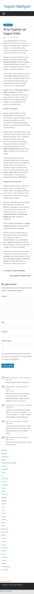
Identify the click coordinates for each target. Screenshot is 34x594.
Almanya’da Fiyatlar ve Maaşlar (20, 378)
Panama (4, 551)
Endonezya (5, 478)
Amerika (4, 453)
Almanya (4, 450)
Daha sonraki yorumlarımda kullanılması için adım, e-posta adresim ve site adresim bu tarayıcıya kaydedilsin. (16, 356)
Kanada (4, 519)
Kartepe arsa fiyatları (10, 120)
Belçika (4, 460)
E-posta (5, 332)
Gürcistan (5, 494)
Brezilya (4, 466)
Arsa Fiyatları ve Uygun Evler (20, 276)
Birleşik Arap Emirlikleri (9, 463)
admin (17, 37)
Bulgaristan (5, 469)
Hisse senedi (5, 581)
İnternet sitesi (6, 341)
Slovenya (4, 557)
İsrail (3, 507)
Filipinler (4, 482)
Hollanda (4, 497)
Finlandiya (5, 485)
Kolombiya (5, 529)
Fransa (4, 488)
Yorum (5, 296)
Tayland (4, 560)
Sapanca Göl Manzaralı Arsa (12, 186)
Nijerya (4, 541)
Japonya (4, 516)
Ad (3, 322)
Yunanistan (5, 570)
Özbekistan (5, 548)
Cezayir (4, 472)
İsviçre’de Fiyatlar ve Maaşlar (23, 405)
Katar (3, 522)
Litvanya (4, 538)
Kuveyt (4, 535)
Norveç (4, 544)
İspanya (4, 504)
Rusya (3, 554)
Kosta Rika (5, 532)
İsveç (3, 510)
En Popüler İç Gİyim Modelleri (14, 271)
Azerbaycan (5, 456)
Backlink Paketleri (6, 591)
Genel (3, 491)
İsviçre (4, 513)
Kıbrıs (3, 526)
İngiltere (4, 500)
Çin (3, 475)
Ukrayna (4, 563)
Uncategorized (8, 25)
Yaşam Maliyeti (17, 6)
